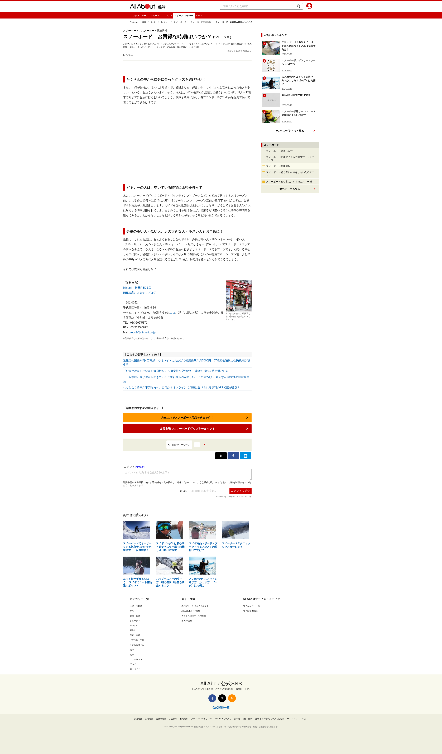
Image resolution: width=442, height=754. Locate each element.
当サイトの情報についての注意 (269, 719)
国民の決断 (186, 620)
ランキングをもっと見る (290, 130)
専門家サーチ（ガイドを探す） (195, 606)
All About (134, 22)
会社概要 (138, 719)
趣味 (162, 7)
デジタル (134, 625)
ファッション (136, 659)
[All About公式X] (222, 698)
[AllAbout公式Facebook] (212, 698)
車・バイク (135, 669)
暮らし (133, 630)
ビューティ (135, 620)
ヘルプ (305, 719)
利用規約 (184, 719)
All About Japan (250, 611)
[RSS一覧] (232, 698)
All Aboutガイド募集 (190, 611)
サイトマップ (293, 719)
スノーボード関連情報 (200, 22)
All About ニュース (251, 606)
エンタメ (135, 15)
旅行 (132, 650)
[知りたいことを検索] (298, 6)
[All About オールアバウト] (142, 7)
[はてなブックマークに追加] (245, 455)
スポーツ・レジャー (184, 15)
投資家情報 (161, 719)
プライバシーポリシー (201, 719)
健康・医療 (135, 616)
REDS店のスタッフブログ (139, 292)
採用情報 (149, 719)
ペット (199, 15)
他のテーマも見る (289, 188)
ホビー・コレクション (161, 15)
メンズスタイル (137, 645)
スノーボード (180, 22)
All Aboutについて (222, 719)
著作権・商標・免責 (243, 719)
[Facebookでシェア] (233, 455)
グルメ (133, 664)
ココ (172, 312)
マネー (133, 611)
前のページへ (180, 444)
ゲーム (145, 15)
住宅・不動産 (136, 606)
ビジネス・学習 (137, 640)
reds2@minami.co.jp (143, 332)
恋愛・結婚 (135, 635)
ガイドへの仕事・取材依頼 (193, 616)
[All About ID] (309, 6)
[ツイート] (221, 455)
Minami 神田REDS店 (137, 287)
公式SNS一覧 (221, 707)
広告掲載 (173, 719)
